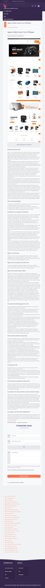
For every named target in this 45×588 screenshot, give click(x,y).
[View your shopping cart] (39, 6)
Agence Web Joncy (8, 507)
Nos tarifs (6, 13)
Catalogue (21, 574)
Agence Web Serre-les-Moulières (11, 502)
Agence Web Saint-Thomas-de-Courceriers (13, 544)
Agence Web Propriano (9, 513)
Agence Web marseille (8, 19)
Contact (7, 578)
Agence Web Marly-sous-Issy (10, 534)
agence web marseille (11, 421)
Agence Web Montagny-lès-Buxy (11, 548)
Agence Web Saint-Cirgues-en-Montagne (12, 523)
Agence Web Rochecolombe (10, 496)
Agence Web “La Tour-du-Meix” (11, 515)
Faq (19, 571)
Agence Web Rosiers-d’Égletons (11, 538)
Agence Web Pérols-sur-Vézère (11, 525)
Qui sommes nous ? (8, 11)
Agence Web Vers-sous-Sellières (11, 528)
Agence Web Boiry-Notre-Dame (11, 505)
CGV (6, 574)
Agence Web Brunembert (10, 532)
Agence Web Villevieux (9, 542)
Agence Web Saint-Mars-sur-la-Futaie (12, 530)
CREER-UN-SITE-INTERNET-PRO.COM (11, 8)
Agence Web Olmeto (9, 500)
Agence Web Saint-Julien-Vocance (11, 550)
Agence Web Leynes (9, 521)
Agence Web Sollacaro (9, 527)
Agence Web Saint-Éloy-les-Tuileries (12, 551)
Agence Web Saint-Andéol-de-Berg (11, 509)
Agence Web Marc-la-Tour (10, 498)
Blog (5, 16)
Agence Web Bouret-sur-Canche (11, 519)
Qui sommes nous (9, 568)
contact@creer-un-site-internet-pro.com (18, 1)
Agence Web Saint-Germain (10, 536)
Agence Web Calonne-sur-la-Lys (11, 546)
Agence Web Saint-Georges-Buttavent (12, 517)
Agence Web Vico (8, 540)
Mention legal (8, 571)
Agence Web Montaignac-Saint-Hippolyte (12, 511)
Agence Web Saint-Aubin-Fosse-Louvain (12, 503)
